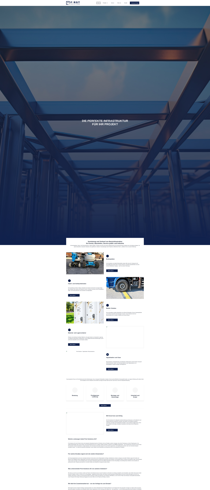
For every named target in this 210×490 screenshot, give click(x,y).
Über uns (119, 2)
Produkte (104, 2)
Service (112, 2)
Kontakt (125, 2)
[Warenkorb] (142, 3)
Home (98, 2)
